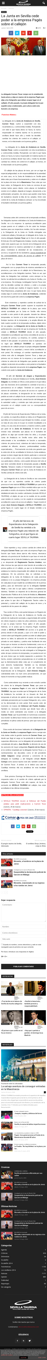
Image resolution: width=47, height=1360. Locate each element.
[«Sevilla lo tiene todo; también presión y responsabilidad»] (35, 988)
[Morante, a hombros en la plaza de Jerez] (7, 862)
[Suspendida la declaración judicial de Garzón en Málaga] (7, 873)
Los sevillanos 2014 (8, 1270)
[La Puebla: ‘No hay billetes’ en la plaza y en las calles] (7, 1148)
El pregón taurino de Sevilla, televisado (11, 845)
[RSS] (23, 1341)
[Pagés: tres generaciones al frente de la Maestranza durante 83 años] (7, 1136)
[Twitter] (29, 1341)
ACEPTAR (23, 1357)
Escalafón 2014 (6, 1263)
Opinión (4, 1277)
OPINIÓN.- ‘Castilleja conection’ (15, 810)
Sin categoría (6, 1287)
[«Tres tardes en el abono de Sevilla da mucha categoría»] (12, 988)
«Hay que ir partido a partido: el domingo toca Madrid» (33, 1033)
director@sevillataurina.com (28, 1327)
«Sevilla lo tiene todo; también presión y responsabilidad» (32, 1003)
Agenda (4, 1250)
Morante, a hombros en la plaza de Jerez (29, 1184)
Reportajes (5, 1080)
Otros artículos (8, 854)
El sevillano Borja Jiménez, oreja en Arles (36, 845)
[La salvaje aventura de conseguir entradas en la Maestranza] (23, 1065)
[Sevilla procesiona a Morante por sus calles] (7, 1175)
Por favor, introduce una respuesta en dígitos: (17, 952)
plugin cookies (42, 1357)
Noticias (4, 12)
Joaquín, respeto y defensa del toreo (28, 1113)
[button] (44, 3)
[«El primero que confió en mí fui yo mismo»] (12, 1017)
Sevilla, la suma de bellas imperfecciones (30, 1124)
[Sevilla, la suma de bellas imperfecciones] (7, 1126)
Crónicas (4, 1253)
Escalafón (4, 1260)
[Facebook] (17, 1341)
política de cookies (7, 1355)
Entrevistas (5, 994)
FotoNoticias (6, 1267)
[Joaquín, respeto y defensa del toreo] (7, 1115)
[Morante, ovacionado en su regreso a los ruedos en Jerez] (7, 884)
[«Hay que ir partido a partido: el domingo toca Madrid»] (35, 1017)
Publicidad (5, 1280)
